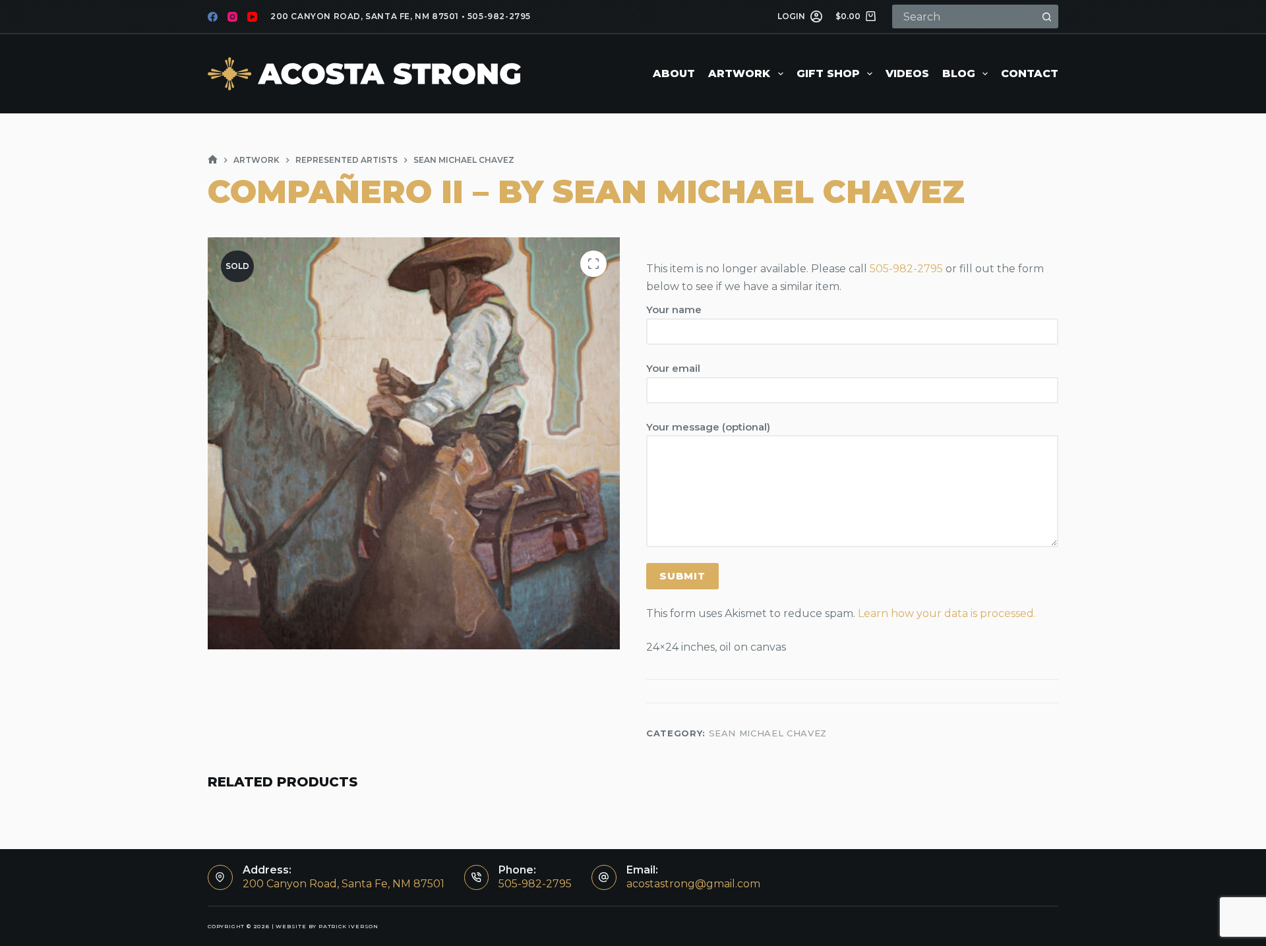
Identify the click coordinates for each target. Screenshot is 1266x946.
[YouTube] (252, 17)
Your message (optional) (708, 427)
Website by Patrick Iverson (327, 926)
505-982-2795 (499, 16)
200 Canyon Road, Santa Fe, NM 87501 (364, 16)
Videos (907, 73)
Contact (1029, 73)
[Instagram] (232, 17)
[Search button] (1046, 16)
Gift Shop (828, 73)
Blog (958, 73)
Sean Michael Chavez (768, 733)
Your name (674, 309)
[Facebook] (213, 17)
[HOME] (213, 160)
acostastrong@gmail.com (693, 883)
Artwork (739, 73)
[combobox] (964, 16)
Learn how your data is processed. (947, 613)
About (674, 73)
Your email (673, 368)
